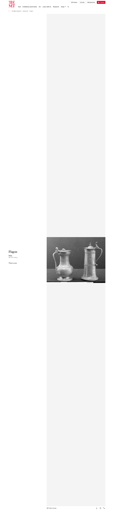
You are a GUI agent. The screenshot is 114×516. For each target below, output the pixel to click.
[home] (9, 11)
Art (40, 7)
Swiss (10, 255)
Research (56, 7)
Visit (19, 7)
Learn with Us (47, 7)
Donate (82, 2)
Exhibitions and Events (30, 7)
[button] (76, 260)
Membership (91, 2)
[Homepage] (12, 4)
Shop (62, 7)
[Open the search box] (68, 6)
